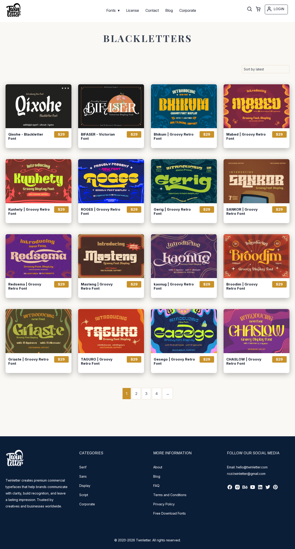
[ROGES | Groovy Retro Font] (111, 181)
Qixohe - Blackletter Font (25, 136)
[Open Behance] (245, 489)
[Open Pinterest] (275, 489)
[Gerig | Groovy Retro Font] (184, 181)
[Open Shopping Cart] (258, 9)
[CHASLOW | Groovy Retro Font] (256, 331)
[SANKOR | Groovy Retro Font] (256, 181)
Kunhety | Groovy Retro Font (29, 211)
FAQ (156, 486)
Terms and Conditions (169, 495)
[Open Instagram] (237, 489)
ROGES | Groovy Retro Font (100, 211)
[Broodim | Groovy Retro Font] (256, 256)
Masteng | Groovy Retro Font (97, 286)
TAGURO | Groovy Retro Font (96, 361)
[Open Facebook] (230, 489)
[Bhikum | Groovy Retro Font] (184, 106)
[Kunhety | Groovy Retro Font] (38, 181)
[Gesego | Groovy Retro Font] (184, 331)
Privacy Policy (164, 504)
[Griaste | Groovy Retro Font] (38, 331)
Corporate (87, 504)
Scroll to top (291, 545)
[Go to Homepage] (14, 17)
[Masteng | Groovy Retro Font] (111, 256)
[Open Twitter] (268, 489)
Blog (156, 476)
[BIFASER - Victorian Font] (111, 106)
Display (84, 486)
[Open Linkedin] (260, 489)
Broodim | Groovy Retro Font (242, 286)
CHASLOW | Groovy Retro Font (243, 361)
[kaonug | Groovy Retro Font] (184, 256)
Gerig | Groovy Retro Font (172, 211)
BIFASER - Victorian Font (98, 136)
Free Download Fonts (169, 513)
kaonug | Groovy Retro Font (174, 286)
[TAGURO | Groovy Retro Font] (111, 331)
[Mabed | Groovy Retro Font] (256, 106)
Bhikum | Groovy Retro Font (174, 136)
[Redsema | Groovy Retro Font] (38, 256)
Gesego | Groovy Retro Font (174, 361)
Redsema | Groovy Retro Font (24, 286)
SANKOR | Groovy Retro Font (242, 211)
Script (83, 495)
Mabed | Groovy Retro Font (246, 136)
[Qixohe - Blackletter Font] (38, 106)
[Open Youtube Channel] (252, 489)
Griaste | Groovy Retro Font (28, 361)
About (157, 467)
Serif (82, 467)
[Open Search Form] (249, 9)
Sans (83, 476)
